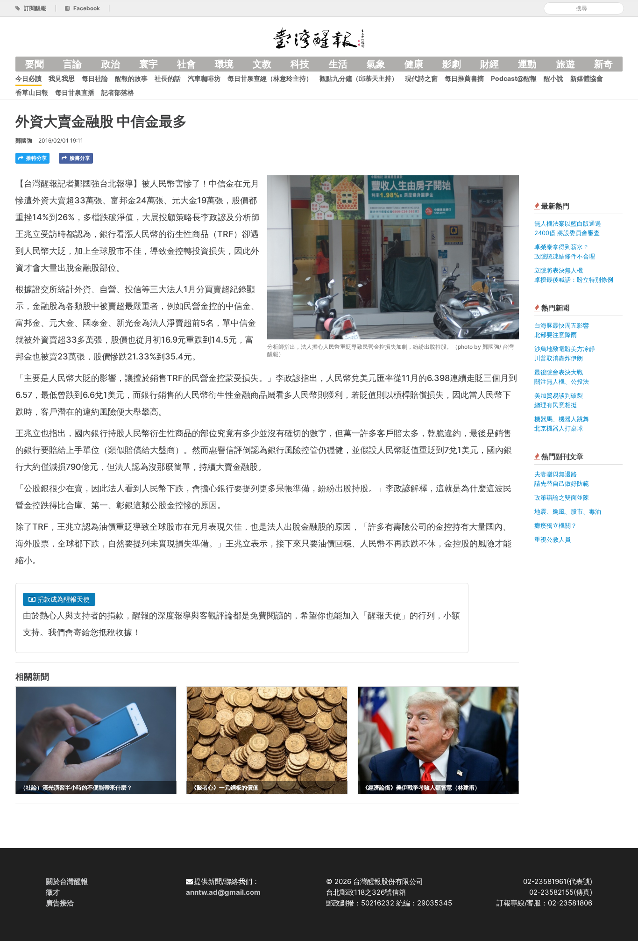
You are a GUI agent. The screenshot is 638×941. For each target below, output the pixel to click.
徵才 (53, 892)
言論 (72, 64)
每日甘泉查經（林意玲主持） (269, 78)
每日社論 (95, 78)
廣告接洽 (60, 902)
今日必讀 (28, 78)
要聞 (34, 64)
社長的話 (168, 78)
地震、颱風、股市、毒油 (567, 511)
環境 (224, 64)
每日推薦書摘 (464, 78)
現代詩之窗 (421, 78)
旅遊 (565, 64)
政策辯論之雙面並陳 (561, 497)
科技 (300, 64)
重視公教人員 (552, 539)
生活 (338, 64)
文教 (262, 64)
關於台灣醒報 (67, 881)
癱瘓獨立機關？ (555, 525)
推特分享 (36, 158)
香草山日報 (31, 92)
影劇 (451, 64)
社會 (186, 64)
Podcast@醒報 (514, 78)
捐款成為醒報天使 (62, 599)
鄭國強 (23, 140)
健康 (413, 64)
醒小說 (553, 78)
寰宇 (148, 64)
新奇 (603, 64)
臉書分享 (79, 158)
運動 (527, 64)
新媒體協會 (586, 78)
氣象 (376, 64)
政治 (110, 64)
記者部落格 (117, 92)
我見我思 (62, 78)
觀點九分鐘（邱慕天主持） (358, 78)
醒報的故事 (131, 78)
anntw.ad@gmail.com (223, 892)
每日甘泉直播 (74, 92)
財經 (489, 64)
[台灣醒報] (319, 37)
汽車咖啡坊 (204, 78)
